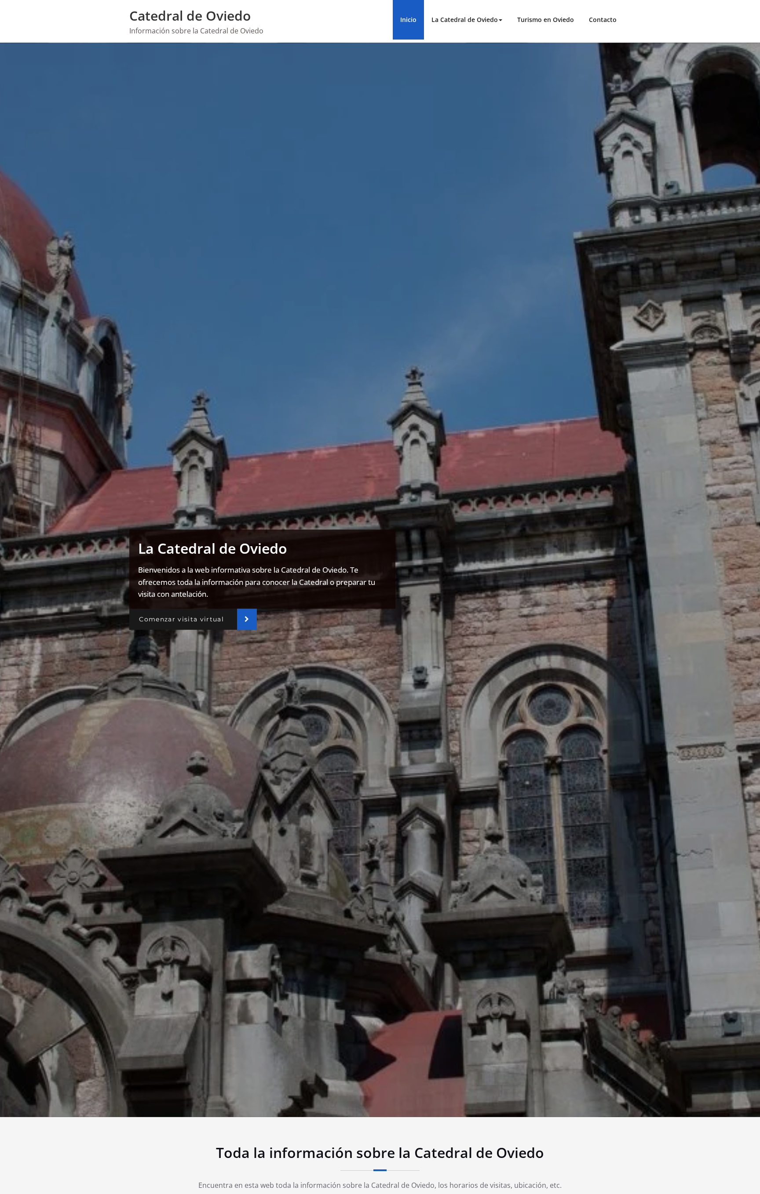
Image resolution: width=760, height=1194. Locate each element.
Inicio (408, 19)
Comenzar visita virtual (181, 619)
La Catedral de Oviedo (464, 19)
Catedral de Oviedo (190, 16)
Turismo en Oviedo (545, 19)
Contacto (603, 19)
